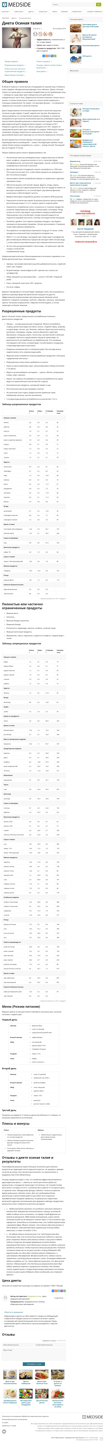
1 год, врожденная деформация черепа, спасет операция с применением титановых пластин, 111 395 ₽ (85, 232)
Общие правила (11, 61)
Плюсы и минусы (43, 61)
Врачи (54, 12)
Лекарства (43, 12)
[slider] (61, 1340)
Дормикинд (75, 161)
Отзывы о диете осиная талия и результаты (49, 66)
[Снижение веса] (35, 34)
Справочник (76, 12)
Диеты (30, 12)
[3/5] (38, 29)
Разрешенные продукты (14, 65)
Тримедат (74, 172)
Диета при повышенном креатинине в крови (80, 184)
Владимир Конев (34, 1296)
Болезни (5, 12)
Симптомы (18, 12)
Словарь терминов (94, 12)
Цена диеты (41, 71)
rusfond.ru (85, 216)
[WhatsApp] (55, 56)
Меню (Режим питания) (14, 75)
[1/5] (34, 29)
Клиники (64, 12)
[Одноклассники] (46, 56)
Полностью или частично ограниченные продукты (15, 70)
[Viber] (52, 56)
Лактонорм (75, 196)
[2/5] (36, 29)
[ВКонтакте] (43, 56)
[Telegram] (49, 56)
